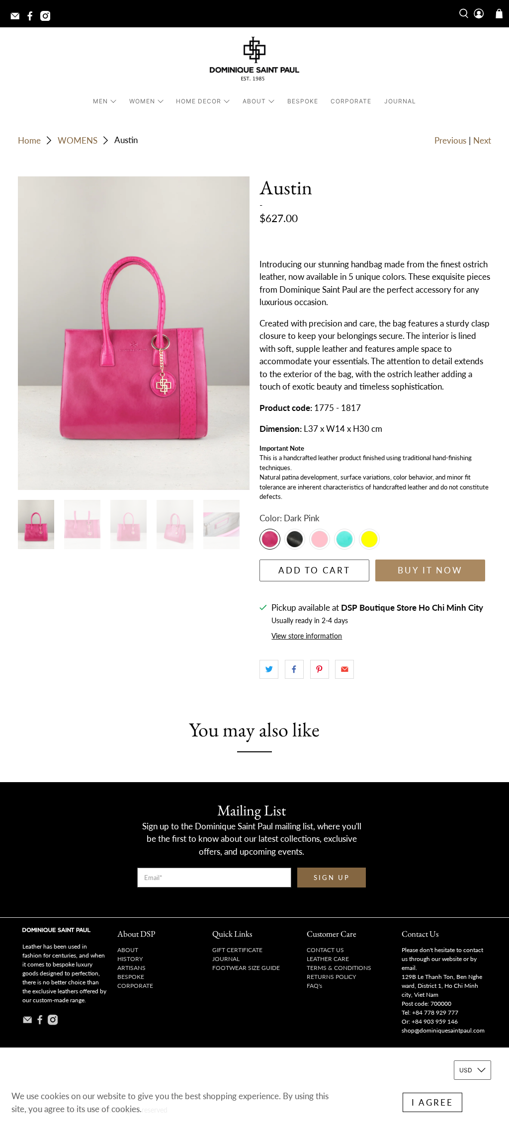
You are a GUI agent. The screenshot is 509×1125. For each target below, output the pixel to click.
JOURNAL (400, 101)
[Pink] (319, 539)
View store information (306, 636)
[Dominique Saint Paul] (254, 60)
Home (29, 140)
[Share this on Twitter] (268, 669)
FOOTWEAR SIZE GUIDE (246, 967)
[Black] (294, 539)
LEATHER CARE (328, 959)
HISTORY (130, 959)
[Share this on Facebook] (294, 669)
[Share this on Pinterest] (319, 669)
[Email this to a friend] (344, 669)
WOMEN (142, 101)
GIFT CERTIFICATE (237, 950)
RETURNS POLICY (331, 976)
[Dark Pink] (269, 539)
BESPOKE (302, 101)
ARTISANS (131, 967)
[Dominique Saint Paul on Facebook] (32, 18)
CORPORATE (351, 101)
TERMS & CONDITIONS (339, 967)
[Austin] (134, 333)
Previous (450, 140)
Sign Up (332, 878)
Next (482, 140)
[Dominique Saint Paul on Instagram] (47, 18)
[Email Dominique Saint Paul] (17, 18)
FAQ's (314, 985)
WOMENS (77, 140)
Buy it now (430, 570)
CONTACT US (325, 950)
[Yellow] (369, 539)
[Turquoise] (344, 539)
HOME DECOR (198, 101)
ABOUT (254, 101)
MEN (100, 101)
